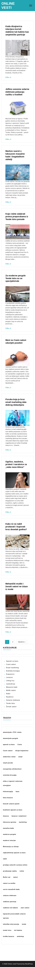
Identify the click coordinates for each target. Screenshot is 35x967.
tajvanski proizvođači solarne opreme (14, 916)
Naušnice (10, 697)
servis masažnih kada (11, 889)
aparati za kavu (9, 744)
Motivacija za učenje (11, 846)
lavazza (6, 816)
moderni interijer (9, 840)
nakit (5, 859)
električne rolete (9, 757)
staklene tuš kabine (10, 908)
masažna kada (8, 828)
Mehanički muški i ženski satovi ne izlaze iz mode (16, 586)
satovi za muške (9, 883)
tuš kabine (18, 930)
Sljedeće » (21, 642)
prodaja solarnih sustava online (15, 865)
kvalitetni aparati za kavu (12, 810)
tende (24, 924)
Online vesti (12, 964)
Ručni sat (6, 877)
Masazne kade (11, 687)
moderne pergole (9, 834)
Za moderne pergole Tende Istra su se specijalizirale (15, 278)
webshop (20, 936)
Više (7, 77)
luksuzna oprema (9, 822)
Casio (20, 744)
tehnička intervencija (11, 924)
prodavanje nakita (10, 871)
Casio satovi (11, 664)
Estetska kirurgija (13, 671)
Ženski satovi (11, 706)
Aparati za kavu (12, 661)
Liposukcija (10, 684)
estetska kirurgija (9, 775)
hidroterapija (8, 791)
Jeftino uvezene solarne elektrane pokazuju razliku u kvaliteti (17, 92)
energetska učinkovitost (12, 769)
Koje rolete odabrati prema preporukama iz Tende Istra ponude (16, 217)
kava (17, 791)
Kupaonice (10, 674)
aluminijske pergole (10, 738)
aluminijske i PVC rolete (12, 732)
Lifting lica (10, 680)
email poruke (8, 763)
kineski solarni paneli (11, 804)
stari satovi (25, 908)
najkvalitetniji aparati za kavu (14, 852)
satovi (15, 877)
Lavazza (9, 677)
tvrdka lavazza (8, 936)
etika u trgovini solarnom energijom (12, 783)
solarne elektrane (9, 895)
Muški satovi (11, 690)
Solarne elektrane (13, 700)
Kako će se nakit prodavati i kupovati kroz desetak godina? (16, 527)
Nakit (8, 693)
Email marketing (12, 667)
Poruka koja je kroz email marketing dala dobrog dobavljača (15, 402)
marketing (23, 822)
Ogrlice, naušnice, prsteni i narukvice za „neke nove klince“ (16, 464)
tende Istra (7, 930)
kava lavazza (8, 797)
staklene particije (9, 901)
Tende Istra (10, 703)
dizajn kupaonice (21, 750)
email (20, 757)
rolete (22, 871)
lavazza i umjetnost (19, 816)
